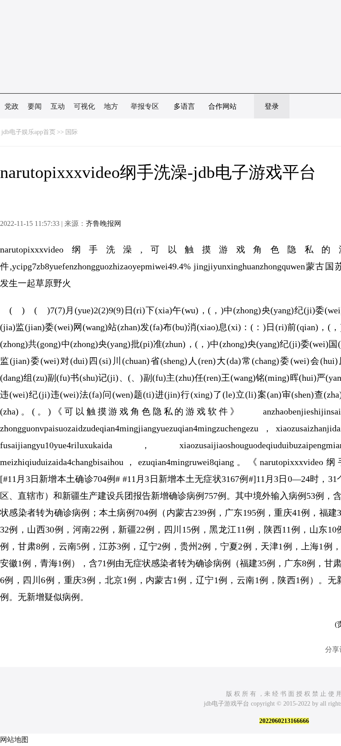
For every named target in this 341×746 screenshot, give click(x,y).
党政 (11, 106)
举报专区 (145, 106)
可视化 (84, 106)
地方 (111, 106)
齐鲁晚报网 (103, 223)
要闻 (35, 106)
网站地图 (14, 739)
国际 (71, 132)
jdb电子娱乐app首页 (28, 132)
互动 (58, 106)
